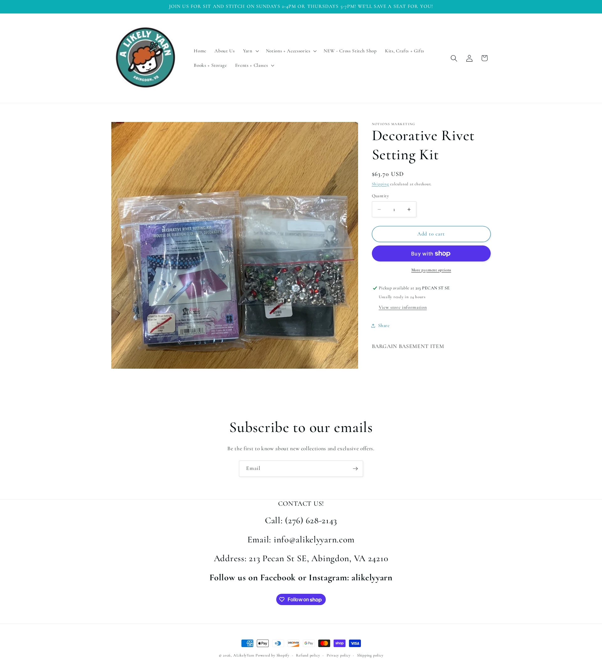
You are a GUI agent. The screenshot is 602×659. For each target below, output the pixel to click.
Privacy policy (339, 655)
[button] (250, 51)
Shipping (380, 184)
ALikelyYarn (243, 655)
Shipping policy (370, 655)
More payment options (431, 269)
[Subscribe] (355, 469)
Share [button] (384, 325)
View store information (403, 307)
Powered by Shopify (272, 655)
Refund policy (308, 655)
